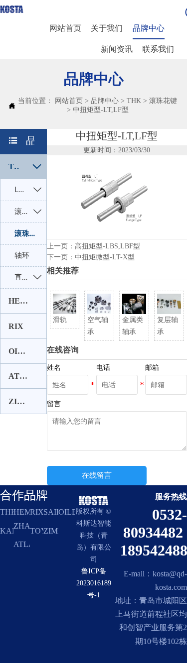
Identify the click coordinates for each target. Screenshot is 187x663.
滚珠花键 (163, 101)
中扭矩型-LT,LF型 (101, 109)
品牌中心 (105, 101)
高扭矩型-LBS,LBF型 (107, 246)
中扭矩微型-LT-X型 (105, 257)
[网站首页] (11, 9)
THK (134, 101)
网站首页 (69, 101)
